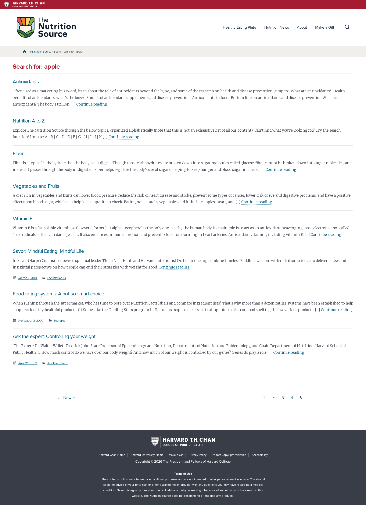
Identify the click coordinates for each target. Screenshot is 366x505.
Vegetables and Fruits (36, 186)
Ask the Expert (57, 363)
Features (59, 321)
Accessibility (260, 455)
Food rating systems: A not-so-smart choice (58, 294)
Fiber (18, 153)
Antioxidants (26, 82)
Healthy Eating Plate (239, 27)
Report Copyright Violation (229, 455)
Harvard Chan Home (111, 455)
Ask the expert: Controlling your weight (54, 336)
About (302, 27)
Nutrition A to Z (28, 121)
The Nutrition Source (39, 51)
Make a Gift (324, 27)
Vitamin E (23, 219)
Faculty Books (56, 278)
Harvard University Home (147, 455)
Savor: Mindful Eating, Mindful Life (48, 251)
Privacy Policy (198, 455)
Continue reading (91, 104)
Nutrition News (276, 27)
